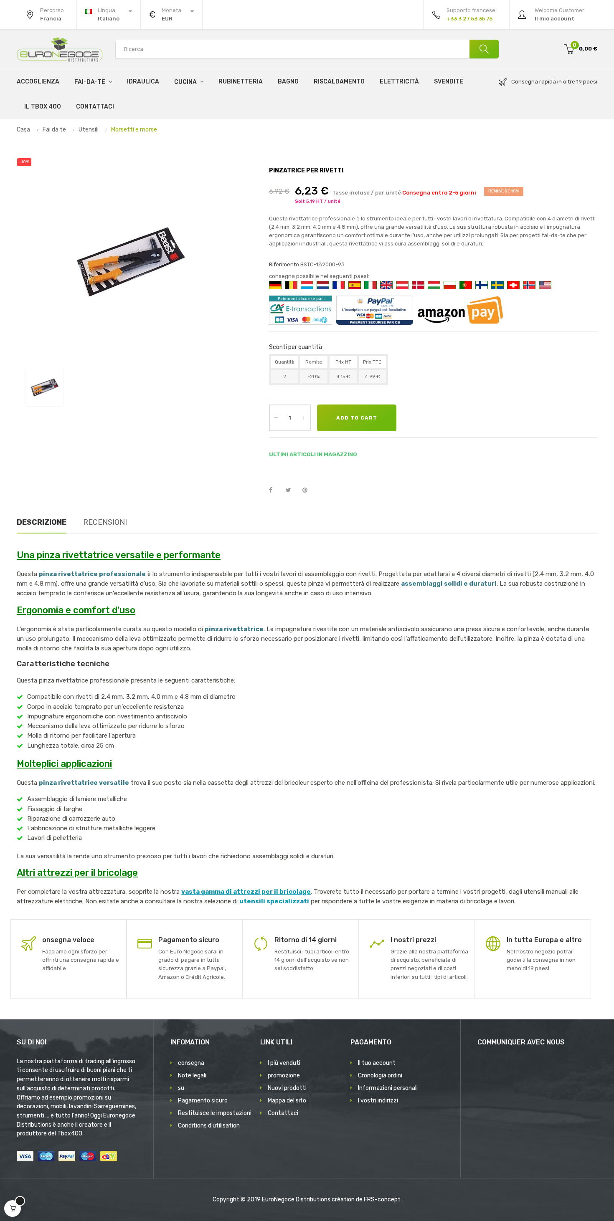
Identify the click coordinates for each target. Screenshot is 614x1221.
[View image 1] (44, 387)
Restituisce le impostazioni (214, 1113)
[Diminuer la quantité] (275, 417)
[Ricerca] (484, 49)
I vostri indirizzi (378, 1100)
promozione (284, 1075)
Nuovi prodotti (287, 1088)
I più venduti (284, 1063)
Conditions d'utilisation (209, 1125)
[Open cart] (12, 1208)
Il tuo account (377, 1063)
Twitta (292, 490)
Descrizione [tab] (41, 522)
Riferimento (284, 264)
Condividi (275, 490)
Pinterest (308, 490)
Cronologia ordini (380, 1075)
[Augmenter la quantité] (303, 417)
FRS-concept (382, 1199)
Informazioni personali (388, 1088)
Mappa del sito (287, 1100)
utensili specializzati (274, 901)
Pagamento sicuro (203, 1100)
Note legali (192, 1075)
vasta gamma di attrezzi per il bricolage (246, 891)
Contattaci (283, 1113)
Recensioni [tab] (105, 522)
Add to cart (356, 418)
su (181, 1088)
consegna (191, 1063)
